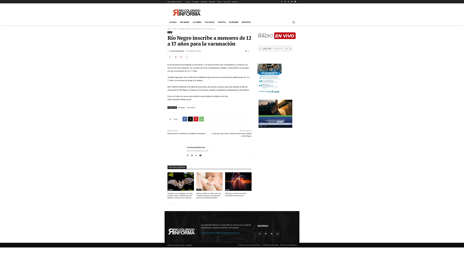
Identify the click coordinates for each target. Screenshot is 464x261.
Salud (174, 29)
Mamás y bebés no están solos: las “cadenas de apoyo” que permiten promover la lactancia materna (208, 195)
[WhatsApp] (186, 57)
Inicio (169, 29)
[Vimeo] (291, 1)
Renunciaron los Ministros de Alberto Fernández (186, 133)
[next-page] (172, 203)
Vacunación (191, 107)
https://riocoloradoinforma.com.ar (197, 151)
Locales (170, 190)
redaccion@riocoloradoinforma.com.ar (224, 233)
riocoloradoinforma (177, 51)
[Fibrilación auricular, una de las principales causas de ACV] (238, 181)
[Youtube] (295, 1)
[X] (288, 1)
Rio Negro (181, 107)
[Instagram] (285, 1)
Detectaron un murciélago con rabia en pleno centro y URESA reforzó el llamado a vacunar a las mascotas (179, 195)
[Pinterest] (181, 57)
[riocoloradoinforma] (177, 151)
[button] (294, 22)
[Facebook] (281, 1)
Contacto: (205, 233)
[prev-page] (168, 203)
